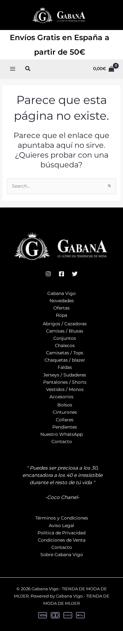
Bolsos (64, 405)
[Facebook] (61, 274)
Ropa (61, 315)
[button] (28, 69)
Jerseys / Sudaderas (64, 375)
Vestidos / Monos (65, 389)
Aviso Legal (61, 525)
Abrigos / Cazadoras (65, 324)
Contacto (61, 441)
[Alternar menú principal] (12, 69)
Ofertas (61, 308)
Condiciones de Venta (61, 540)
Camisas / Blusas (64, 331)
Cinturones (65, 412)
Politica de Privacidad (61, 533)
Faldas (65, 367)
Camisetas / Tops (64, 353)
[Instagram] (48, 274)
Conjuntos (64, 338)
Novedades (62, 300)
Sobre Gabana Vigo (61, 554)
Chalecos (65, 345)
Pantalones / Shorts (64, 382)
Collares (64, 420)
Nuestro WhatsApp (61, 434)
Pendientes (64, 427)
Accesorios (61, 397)
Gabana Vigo (61, 293)
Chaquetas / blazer (64, 360)
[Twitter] (75, 274)
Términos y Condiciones (61, 518)
